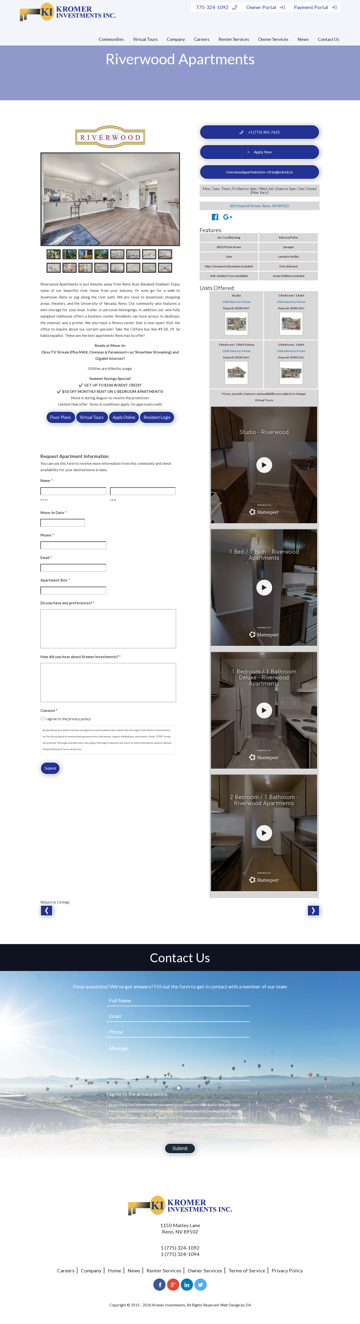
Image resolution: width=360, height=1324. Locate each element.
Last (113, 500)
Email (46, 557)
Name (46, 480)
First (44, 500)
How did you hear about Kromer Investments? (80, 656)
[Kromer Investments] (68, 12)
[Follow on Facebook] (159, 1284)
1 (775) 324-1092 (180, 1248)
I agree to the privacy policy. (68, 719)
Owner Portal (261, 7)
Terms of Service (246, 1270)
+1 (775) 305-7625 (264, 132)
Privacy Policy (287, 1270)
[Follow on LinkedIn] (187, 1284)
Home (114, 1270)
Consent (49, 710)
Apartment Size (55, 580)
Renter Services (233, 39)
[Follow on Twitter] (200, 1284)
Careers (201, 39)
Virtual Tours (145, 39)
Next (313, 910)
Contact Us (328, 39)
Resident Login (157, 417)
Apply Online (124, 417)
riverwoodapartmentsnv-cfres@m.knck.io (259, 172)
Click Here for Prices (236, 302)
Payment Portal (311, 7)
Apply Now (263, 152)
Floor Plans (61, 417)
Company (176, 39)
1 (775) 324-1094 (180, 1254)
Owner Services (273, 39)
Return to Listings (55, 902)
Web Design (230, 1305)
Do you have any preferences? (67, 603)
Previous (46, 910)
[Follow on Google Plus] (173, 1284)
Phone (47, 535)
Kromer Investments (168, 1305)
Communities (111, 39)
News (303, 39)
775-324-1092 (212, 7)
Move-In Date (53, 512)
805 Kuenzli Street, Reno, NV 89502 (259, 206)
